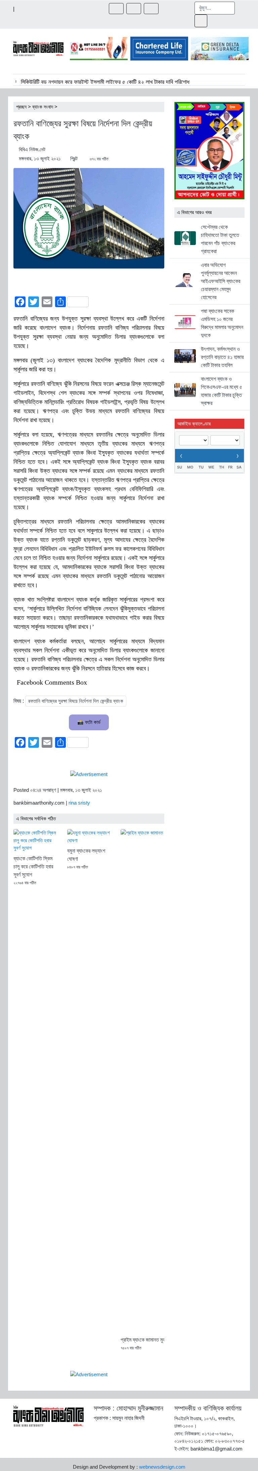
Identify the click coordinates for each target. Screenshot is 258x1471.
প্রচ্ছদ (21, 107)
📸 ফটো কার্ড (88, 722)
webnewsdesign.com (162, 1467)
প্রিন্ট (74, 158)
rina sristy (79, 803)
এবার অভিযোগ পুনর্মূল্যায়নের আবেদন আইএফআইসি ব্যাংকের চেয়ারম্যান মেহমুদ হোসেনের (220, 281)
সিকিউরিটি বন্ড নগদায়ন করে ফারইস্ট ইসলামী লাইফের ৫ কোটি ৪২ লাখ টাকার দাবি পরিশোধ (105, 82)
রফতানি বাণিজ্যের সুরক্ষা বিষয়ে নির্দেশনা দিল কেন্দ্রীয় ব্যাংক (75, 701)
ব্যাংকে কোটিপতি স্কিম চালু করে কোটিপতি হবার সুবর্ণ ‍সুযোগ (33, 866)
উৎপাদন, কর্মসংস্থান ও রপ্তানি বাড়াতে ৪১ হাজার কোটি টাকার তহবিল (222, 357)
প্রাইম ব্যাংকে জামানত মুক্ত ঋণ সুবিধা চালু (157, 1340)
